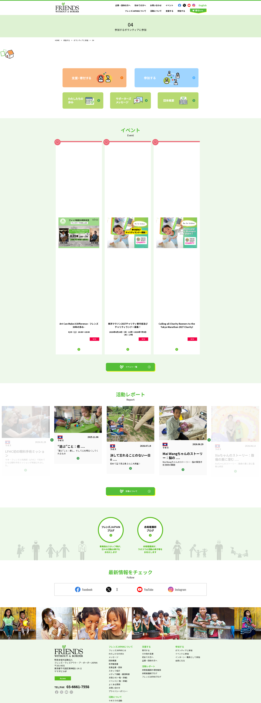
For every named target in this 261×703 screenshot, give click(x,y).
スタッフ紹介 (114, 670)
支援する (169, 11)
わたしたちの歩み (116, 653)
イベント (169, 5)
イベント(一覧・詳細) (118, 681)
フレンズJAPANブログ (151, 676)
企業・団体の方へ (122, 5)
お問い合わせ (155, 5)
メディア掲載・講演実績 (119, 674)
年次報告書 (113, 664)
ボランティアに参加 (183, 650)
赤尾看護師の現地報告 (151, 670)
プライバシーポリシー (118, 691)
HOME (57, 40)
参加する (181, 11)
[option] (130, 440)
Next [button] (209, 440)
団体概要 (112, 660)
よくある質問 (114, 684)
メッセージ (113, 657)
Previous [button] (52, 440)
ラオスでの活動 (115, 700)
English (203, 5)
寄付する (146, 650)
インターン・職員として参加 (187, 657)
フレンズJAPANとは (117, 650)
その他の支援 (147, 653)
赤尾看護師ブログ (149, 673)
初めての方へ (140, 5)
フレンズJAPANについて (135, 11)
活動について (156, 11)
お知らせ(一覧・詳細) (118, 677)
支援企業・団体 (115, 667)
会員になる (180, 660)
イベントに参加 (182, 653)
